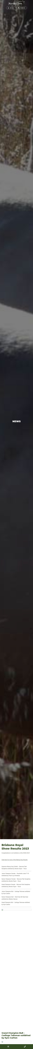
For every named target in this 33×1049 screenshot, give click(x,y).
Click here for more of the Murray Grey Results (15, 860)
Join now (11, 7)
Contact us (22, 7)
